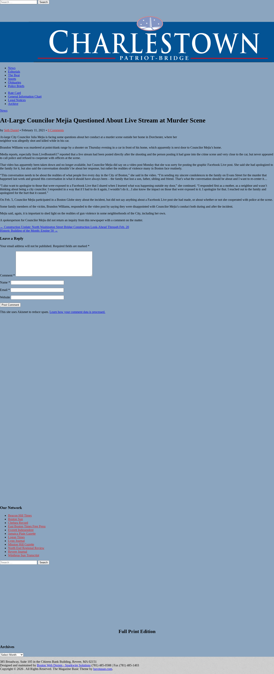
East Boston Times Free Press (27, 526)
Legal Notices (17, 100)
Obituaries (14, 82)
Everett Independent (20, 530)
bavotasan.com (102, 669)
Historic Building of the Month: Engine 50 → (29, 230)
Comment (7, 275)
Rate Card (14, 93)
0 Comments (56, 130)
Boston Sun (15, 519)
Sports (12, 79)
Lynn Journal (16, 540)
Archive (13, 103)
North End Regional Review (26, 548)
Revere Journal (17, 551)
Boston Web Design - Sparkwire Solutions (64, 665)
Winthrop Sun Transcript (23, 555)
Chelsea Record (18, 522)
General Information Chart (25, 96)
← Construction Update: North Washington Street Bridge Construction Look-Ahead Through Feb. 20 (64, 227)
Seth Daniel (11, 130)
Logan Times (16, 537)
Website (5, 297)
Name (5, 282)
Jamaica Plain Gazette (22, 533)
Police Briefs (16, 86)
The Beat (14, 75)
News (11, 68)
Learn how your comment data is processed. (77, 312)
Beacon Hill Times (20, 515)
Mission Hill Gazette (21, 544)
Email (5, 290)
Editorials (14, 71)
